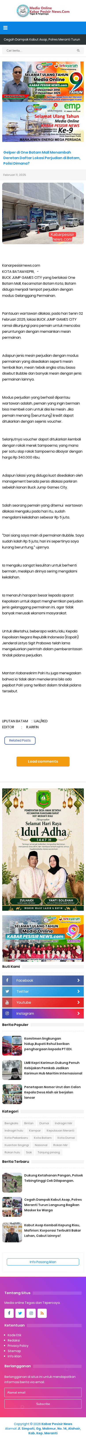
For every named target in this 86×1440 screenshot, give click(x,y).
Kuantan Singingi (17, 1145)
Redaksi (14, 1340)
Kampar (35, 1130)
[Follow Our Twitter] (20, 1313)
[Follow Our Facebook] (9, 1313)
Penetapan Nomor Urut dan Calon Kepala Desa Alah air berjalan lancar (52, 1092)
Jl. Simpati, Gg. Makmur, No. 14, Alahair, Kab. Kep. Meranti (49, 1430)
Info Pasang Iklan (43, 1262)
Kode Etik (14, 1335)
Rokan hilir (60, 1145)
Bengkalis (11, 1123)
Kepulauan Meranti (60, 1130)
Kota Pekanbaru (16, 1138)
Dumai (44, 1123)
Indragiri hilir (63, 1123)
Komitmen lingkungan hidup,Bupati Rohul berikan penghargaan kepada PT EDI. (48, 1043)
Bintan (29, 1123)
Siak (29, 1152)
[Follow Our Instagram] (31, 1313)
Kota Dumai (66, 1138)
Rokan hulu (12, 1152)
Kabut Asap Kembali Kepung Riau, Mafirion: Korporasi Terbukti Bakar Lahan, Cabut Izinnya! (52, 1230)
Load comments (43, 761)
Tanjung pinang (49, 1152)
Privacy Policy (18, 1345)
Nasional (41, 1145)
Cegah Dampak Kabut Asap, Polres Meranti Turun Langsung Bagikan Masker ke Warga (53, 1204)
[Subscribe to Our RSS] (42, 1313)
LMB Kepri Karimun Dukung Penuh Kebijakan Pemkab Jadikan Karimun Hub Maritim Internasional (53, 1068)
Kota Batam (43, 1138)
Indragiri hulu (14, 1130)
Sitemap (14, 1351)
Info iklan (14, 1356)
